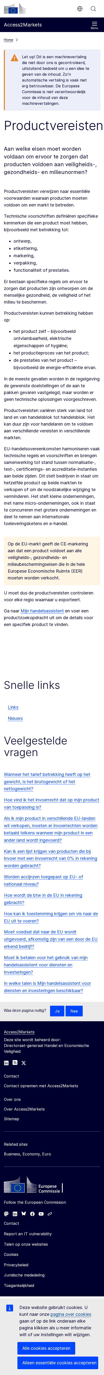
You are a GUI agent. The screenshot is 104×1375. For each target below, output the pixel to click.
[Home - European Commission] (39, 1186)
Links (13, 707)
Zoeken (93, 9)
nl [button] (80, 9)
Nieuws (15, 718)
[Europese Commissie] (15, 8)
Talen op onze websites (26, 1244)
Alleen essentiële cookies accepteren (59, 1362)
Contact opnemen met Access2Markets (41, 1085)
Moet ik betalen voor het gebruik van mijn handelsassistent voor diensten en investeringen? (46, 965)
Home (8, 40)
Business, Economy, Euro (27, 1154)
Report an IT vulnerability (28, 1233)
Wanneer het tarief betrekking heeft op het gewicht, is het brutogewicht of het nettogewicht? (47, 781)
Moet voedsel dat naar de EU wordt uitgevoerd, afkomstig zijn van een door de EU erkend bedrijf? (51, 939)
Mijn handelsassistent (42, 610)
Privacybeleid (16, 1264)
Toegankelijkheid (19, 1285)
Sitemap (11, 1118)
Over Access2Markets (24, 1109)
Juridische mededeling (24, 1275)
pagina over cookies (71, 1314)
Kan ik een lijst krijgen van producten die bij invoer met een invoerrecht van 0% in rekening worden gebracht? (50, 858)
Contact (11, 1223)
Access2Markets (19, 1031)
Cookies (11, 1254)
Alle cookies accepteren (46, 1348)
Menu (94, 28)
